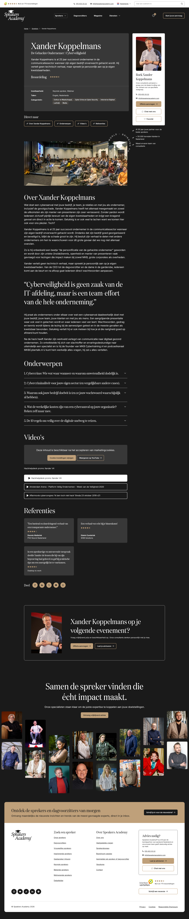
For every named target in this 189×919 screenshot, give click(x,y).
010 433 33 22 (81, 4)
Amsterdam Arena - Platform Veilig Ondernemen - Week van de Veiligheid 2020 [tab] (67, 487)
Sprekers (35, 28)
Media (65, 103)
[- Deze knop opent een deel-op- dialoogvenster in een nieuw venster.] (35, 585)
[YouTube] (20, 891)
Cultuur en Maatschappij (63, 100)
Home (26, 28)
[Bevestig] (182, 3)
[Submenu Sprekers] (65, 15)
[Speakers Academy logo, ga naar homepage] (14, 15)
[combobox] (156, 4)
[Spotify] (38, 891)
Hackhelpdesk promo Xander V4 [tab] (46, 478)
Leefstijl (57, 103)
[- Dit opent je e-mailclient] (56, 585)
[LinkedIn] (32, 891)
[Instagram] (14, 891)
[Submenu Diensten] (119, 15)
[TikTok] (26, 891)
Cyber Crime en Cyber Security (86, 100)
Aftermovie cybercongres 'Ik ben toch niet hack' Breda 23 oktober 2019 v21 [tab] (65, 495)
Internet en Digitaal (108, 100)
